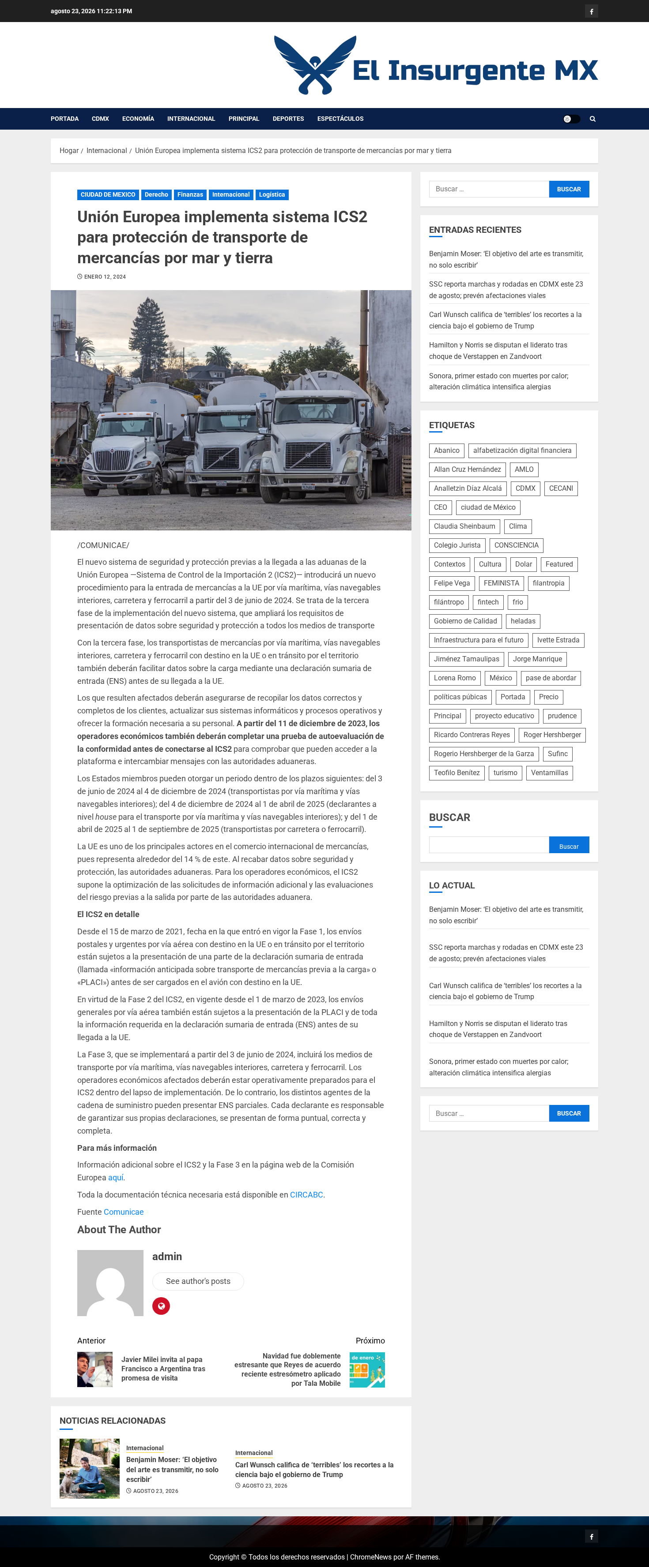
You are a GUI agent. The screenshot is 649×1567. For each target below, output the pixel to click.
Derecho (156, 194)
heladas (523, 621)
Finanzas (190, 194)
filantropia (549, 583)
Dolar (523, 564)
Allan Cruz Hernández (467, 469)
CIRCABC (306, 1194)
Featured (559, 564)
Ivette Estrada (558, 640)
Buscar (449, 817)
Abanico (447, 450)
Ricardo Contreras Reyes (472, 735)
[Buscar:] (489, 189)
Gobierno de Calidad (465, 621)
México (501, 678)
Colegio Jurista (457, 545)
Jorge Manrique (537, 659)
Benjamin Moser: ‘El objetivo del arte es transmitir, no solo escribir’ (172, 1469)
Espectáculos (340, 118)
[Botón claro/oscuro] (572, 119)
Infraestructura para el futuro (479, 640)
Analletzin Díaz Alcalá (468, 488)
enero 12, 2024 (105, 277)
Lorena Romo (455, 678)
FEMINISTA (501, 583)
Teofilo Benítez (457, 773)
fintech (488, 602)
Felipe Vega (452, 583)
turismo (505, 773)
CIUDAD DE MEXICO (108, 194)
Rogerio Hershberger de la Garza (484, 754)
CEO (440, 507)
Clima (518, 526)
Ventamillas (549, 773)
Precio (548, 697)
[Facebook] (591, 11)
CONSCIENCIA (516, 545)
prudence (562, 716)
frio (518, 602)
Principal (244, 118)
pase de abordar (551, 678)
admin (167, 1256)
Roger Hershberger (552, 735)
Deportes (288, 118)
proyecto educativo (504, 716)
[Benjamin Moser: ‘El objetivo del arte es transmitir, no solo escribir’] (90, 1469)
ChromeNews (371, 1557)
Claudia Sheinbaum (464, 526)
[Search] (592, 119)
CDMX (100, 118)
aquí (115, 1177)
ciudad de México (488, 507)
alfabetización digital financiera (522, 450)
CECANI (561, 488)
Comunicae (124, 1211)
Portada (65, 118)
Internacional (191, 118)
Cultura (490, 564)
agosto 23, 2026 (155, 1491)
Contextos (449, 564)
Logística (272, 194)
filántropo (449, 602)
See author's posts (198, 1281)
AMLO (524, 469)
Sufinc (558, 754)
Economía (138, 118)
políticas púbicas (460, 697)
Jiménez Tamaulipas (466, 659)
